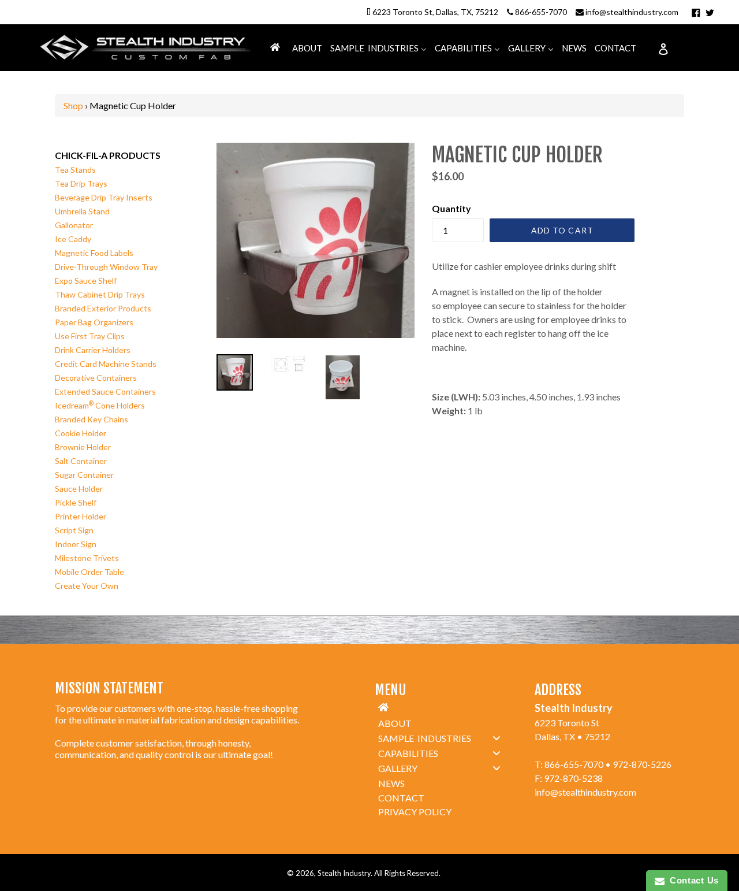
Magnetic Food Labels (94, 253)
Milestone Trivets (87, 558)
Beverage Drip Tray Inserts (103, 197)
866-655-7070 (541, 12)
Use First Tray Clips (90, 336)
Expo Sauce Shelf (86, 280)
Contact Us (692, 880)
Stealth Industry (344, 873)
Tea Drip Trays (81, 183)
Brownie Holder (83, 447)
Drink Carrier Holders (92, 350)
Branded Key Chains (91, 419)
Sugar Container (84, 475)
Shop (73, 105)
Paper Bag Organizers (94, 322)
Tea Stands (75, 170)
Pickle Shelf (75, 502)
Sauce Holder (79, 488)
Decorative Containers (96, 378)
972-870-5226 (642, 764)
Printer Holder (80, 516)
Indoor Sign (75, 544)
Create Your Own (86, 586)
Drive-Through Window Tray (106, 267)
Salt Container (81, 461)
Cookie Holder (80, 433)
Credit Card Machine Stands (105, 364)
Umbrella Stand (82, 211)
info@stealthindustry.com (631, 12)
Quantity (451, 208)
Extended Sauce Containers (105, 391)
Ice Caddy (73, 239)
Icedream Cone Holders (100, 405)
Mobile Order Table (89, 572)
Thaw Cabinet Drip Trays (100, 294)
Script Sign (74, 530)
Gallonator (74, 225)
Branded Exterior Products (103, 308)
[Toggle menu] (496, 738)
